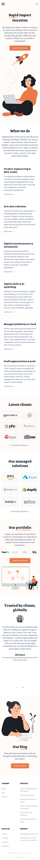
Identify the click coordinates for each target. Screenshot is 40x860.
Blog (3, 793)
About (4, 789)
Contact (5, 797)
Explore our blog (20, 766)
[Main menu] (37, 4)
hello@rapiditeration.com (29, 834)
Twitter (4, 834)
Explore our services (20, 48)
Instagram (5, 846)
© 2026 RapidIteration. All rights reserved (20, 853)
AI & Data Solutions (27, 795)
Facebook (5, 838)
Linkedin (5, 842)
